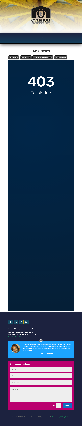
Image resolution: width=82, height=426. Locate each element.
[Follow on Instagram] (21, 322)
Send (67, 405)
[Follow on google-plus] (26, 322)
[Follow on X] (16, 322)
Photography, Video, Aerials (61, 417)
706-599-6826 (14, 57)
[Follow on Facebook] (10, 322)
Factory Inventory (61, 57)
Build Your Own (26, 57)
